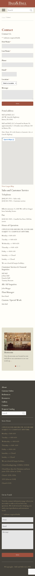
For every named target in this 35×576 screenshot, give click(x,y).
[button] (3, 10)
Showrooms (8, 352)
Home (3, 17)
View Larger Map (8, 186)
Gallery (4, 402)
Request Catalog (8, 409)
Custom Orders (8, 391)
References (6, 394)
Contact (5, 405)
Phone (4, 60)
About (4, 387)
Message (5, 88)
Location (5, 79)
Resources (6, 398)
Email (4, 70)
